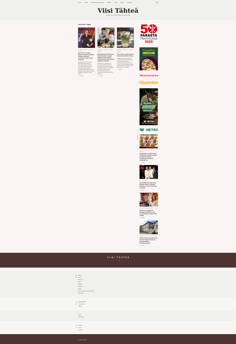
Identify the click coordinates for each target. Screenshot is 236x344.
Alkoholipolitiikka (82, 301)
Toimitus (80, 306)
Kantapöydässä (81, 304)
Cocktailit (86, 49)
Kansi (141, 180)
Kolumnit (80, 286)
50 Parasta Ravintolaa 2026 (97, 2)
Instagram (80, 329)
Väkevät (99, 50)
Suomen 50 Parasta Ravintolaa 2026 (86, 291)
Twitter (79, 327)
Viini (156, 208)
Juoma (79, 282)
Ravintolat (129, 2)
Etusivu (79, 2)
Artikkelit (109, 2)
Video (115, 2)
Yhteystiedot (81, 293)
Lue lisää (81, 76)
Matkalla (151, 235)
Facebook (80, 325)
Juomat (122, 2)
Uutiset (86, 2)
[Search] (156, 2)
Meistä (79, 288)
